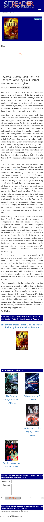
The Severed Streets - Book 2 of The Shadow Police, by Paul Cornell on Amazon (22, 326)
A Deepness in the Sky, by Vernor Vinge (32, 431)
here (16, 170)
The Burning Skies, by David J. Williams (11, 399)
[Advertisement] (25, 60)
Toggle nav (38, 19)
